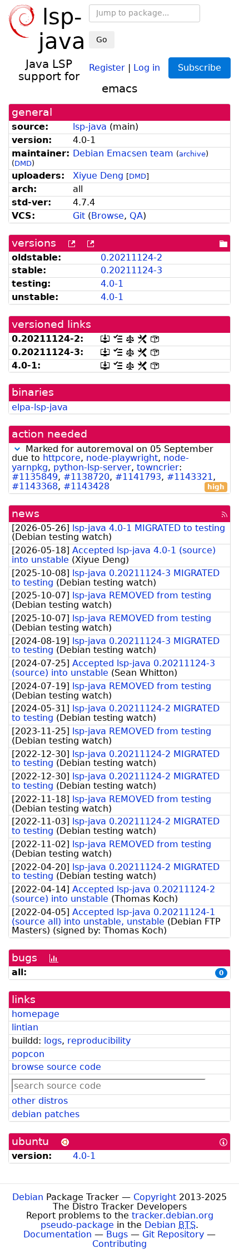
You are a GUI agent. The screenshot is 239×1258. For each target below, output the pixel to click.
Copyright (154, 1197)
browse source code (56, 1067)
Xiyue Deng (98, 175)
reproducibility (99, 1040)
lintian (25, 1027)
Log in (146, 67)
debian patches (45, 1114)
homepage (35, 1014)
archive (192, 154)
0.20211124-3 (131, 270)
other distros (40, 1100)
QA (136, 215)
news (25, 513)
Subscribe (199, 67)
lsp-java (90, 126)
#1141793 (138, 476)
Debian (27, 1197)
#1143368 (35, 486)
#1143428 (86, 486)
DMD (23, 163)
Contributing (119, 1244)
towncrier (158, 467)
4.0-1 (112, 283)
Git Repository (173, 1234)
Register (107, 67)
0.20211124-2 (131, 257)
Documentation (57, 1234)
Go (101, 39)
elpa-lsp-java (40, 407)
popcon (28, 1054)
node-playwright (122, 458)
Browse (107, 215)
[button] (17, 449)
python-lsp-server (92, 467)
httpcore (62, 458)
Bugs (117, 1234)
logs (53, 1040)
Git (79, 215)
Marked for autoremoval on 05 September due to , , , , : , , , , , (118, 468)
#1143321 (190, 476)
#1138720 (86, 476)
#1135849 (35, 476)
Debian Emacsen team (123, 153)
